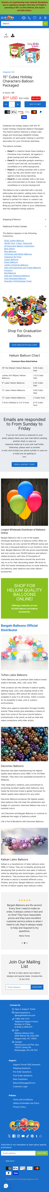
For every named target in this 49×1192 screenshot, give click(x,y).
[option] (24, 53)
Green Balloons (11, 262)
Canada (18, 1042)
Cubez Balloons (11, 259)
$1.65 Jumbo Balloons (14, 240)
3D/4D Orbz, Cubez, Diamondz (18, 243)
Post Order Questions (22, 1075)
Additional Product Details (15, 226)
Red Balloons (10, 273)
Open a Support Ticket (24, 464)
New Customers (20, 1079)
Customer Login (20, 1086)
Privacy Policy (19, 1107)
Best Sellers (9, 248)
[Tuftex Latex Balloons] (24, 652)
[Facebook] (13, 1136)
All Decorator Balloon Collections (19, 246)
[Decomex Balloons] (24, 744)
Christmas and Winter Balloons (18, 254)
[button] (6, 1186)
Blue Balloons (10, 251)
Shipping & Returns (12, 219)
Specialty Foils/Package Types (18, 281)
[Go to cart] (45, 17)
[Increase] (18, 104)
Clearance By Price (12, 257)
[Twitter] (9, 1136)
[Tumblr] (36, 1136)
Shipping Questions (21, 1068)
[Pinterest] (32, 1136)
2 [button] (24, 943)
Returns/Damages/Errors (24, 1083)
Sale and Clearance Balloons (17, 275)
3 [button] (27, 943)
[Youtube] (23, 1136)
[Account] (40, 17)
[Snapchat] (40, 1136)
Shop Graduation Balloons (24, 345)
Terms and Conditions (23, 1099)
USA (17, 1030)
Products (8, 270)
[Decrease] (6, 104)
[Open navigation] (2, 18)
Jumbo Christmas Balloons (16, 265)
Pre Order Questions (22, 1072)
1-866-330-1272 (21, 1019)
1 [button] (22, 943)
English (9, 1161)
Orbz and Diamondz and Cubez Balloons (22, 267)
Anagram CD (8, 72)
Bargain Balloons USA (29, 1179)
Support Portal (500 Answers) (26, 1064)
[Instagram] (18, 1136)
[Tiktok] (27, 1136)
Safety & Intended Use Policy (26, 1103)
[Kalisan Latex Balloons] (24, 841)
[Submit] (45, 23)
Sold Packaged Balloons (15, 278)
